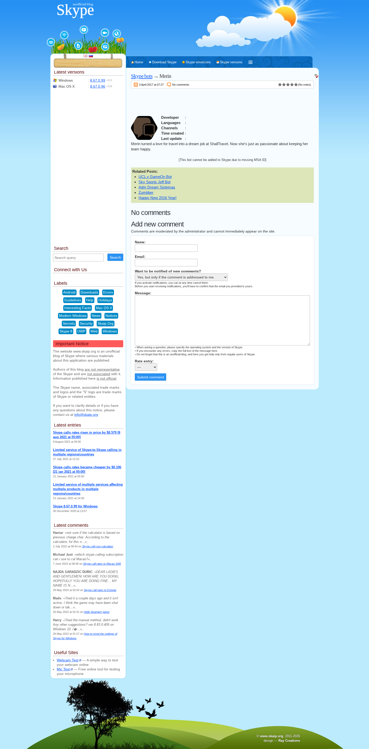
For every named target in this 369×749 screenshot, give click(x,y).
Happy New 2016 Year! (157, 198)
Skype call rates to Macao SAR (102, 563)
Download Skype (164, 62)
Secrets (69, 323)
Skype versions (231, 62)
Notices (111, 316)
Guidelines (72, 300)
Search (115, 257)
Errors (108, 292)
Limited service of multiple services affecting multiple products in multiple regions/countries (88, 489)
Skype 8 (65, 331)
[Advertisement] (222, 101)
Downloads (89, 292)
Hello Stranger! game (96, 611)
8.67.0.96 (97, 86)
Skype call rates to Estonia (100, 590)
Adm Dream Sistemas (157, 187)
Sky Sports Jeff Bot (154, 182)
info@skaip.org (86, 415)
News (96, 316)
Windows (110, 331)
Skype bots (141, 76)
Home (139, 62)
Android (69, 292)
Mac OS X (104, 308)
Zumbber (146, 192)
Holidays (105, 300)
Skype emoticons (198, 62)
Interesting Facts (77, 308)
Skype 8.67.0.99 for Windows (75, 506)
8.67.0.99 (97, 80)
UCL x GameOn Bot (155, 177)
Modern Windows (73, 316)
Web (94, 331)
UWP (81, 331)
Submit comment (150, 377)
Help (89, 300)
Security (86, 323)
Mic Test (63, 669)
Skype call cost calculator (97, 546)
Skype (75, 10)
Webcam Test (67, 660)
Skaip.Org (105, 323)
